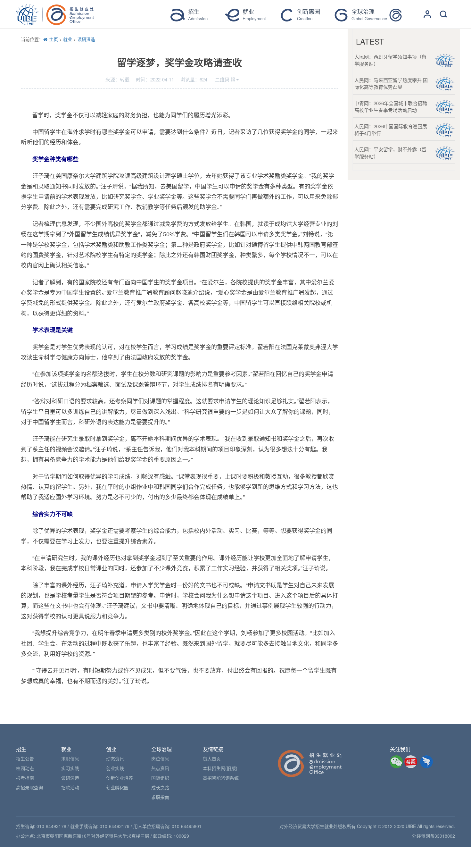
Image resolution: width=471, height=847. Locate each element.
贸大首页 (212, 758)
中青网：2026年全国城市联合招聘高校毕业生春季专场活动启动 (390, 106)
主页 (53, 39)
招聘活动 (70, 787)
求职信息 (70, 758)
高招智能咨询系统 (221, 778)
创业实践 (115, 768)
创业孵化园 (117, 787)
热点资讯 (160, 768)
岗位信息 (160, 758)
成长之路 (160, 787)
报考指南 (25, 778)
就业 (67, 39)
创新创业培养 (119, 778)
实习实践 (70, 768)
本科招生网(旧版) (220, 768)
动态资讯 (115, 758)
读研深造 (86, 39)
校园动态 (25, 768)
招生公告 (25, 758)
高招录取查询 (29, 787)
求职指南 (160, 797)
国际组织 (160, 778)
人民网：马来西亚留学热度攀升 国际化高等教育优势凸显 (391, 83)
